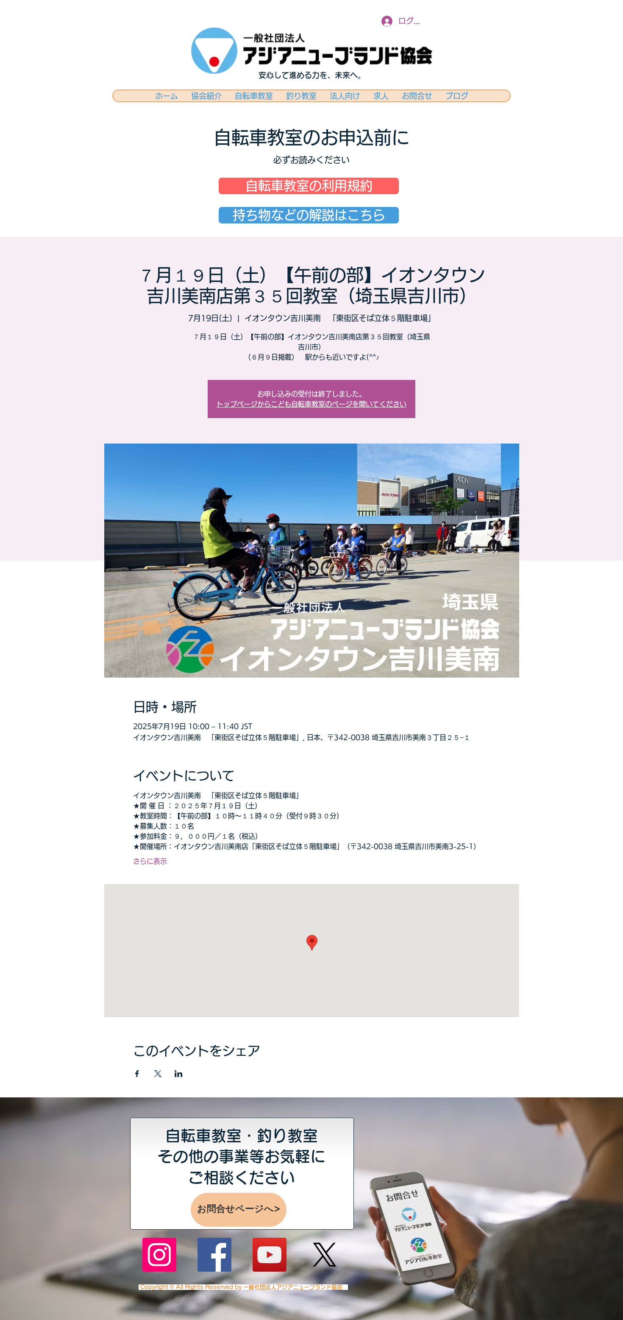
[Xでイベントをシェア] (158, 1073)
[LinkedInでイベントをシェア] (179, 1073)
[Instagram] (159, 1255)
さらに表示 (150, 861)
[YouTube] (269, 1255)
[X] (325, 1255)
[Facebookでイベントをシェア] (137, 1073)
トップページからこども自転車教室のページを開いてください (311, 404)
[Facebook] (214, 1255)
